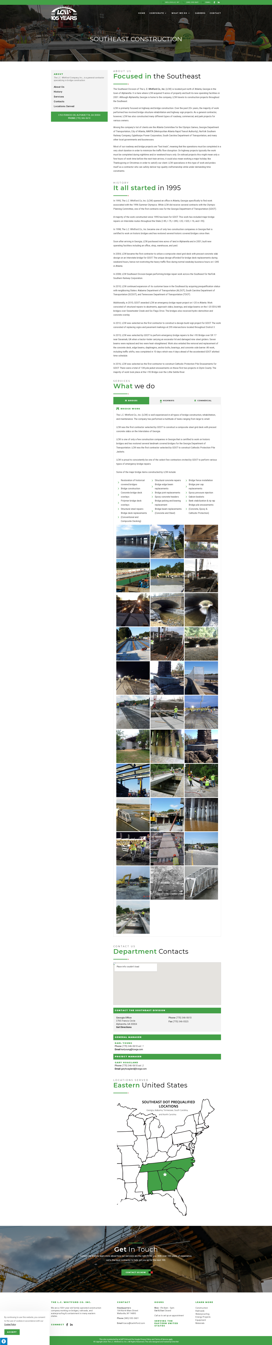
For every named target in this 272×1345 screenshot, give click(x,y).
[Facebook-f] (214, 2)
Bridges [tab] (133, 401)
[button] (136, 1272)
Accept (12, 1332)
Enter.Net (175, 1342)
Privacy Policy (145, 1339)
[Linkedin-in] (219, 2)
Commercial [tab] (204, 401)
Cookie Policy (10, 1324)
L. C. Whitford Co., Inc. (154, 89)
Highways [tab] (168, 401)
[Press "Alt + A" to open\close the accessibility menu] (3, 1341)
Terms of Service (161, 1339)
